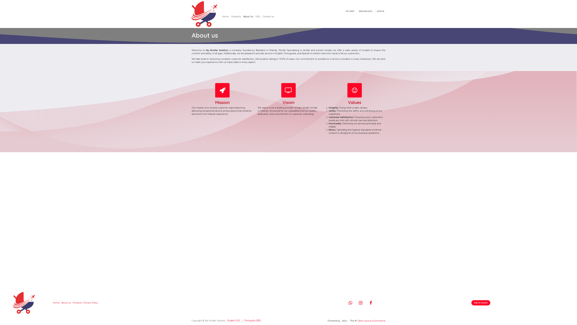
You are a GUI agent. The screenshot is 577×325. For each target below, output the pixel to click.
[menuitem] (225, 16)
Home (56, 302)
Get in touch (481, 302)
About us (66, 302)
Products (77, 302)
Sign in (380, 11)
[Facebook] (371, 303)
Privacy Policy (90, 302)
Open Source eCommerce (371, 320)
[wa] (350, 303)
